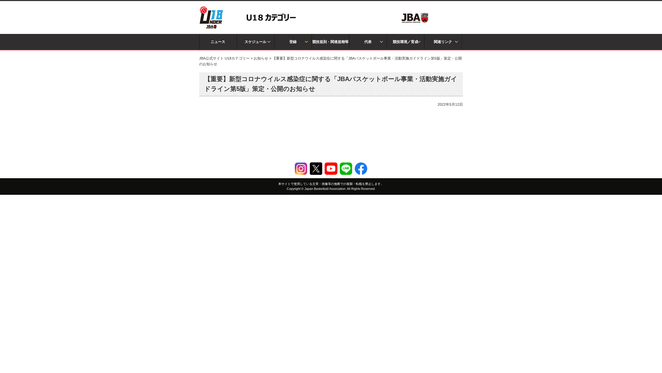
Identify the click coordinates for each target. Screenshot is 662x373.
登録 (293, 42)
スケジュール (255, 42)
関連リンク (443, 42)
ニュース (218, 42)
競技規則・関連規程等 (330, 42)
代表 (368, 42)
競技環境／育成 (405, 42)
